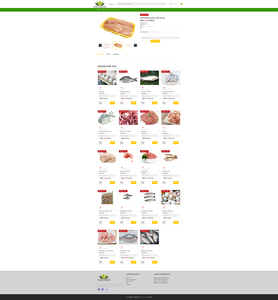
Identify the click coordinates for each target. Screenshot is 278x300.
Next (135, 27)
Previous (100, 27)
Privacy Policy (130, 281)
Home (99, 9)
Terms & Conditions (131, 279)
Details (109, 54)
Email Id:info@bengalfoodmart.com (162, 277)
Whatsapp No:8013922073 (161, 279)
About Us (128, 277)
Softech (149, 297)
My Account (174, 3)
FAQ (127, 282)
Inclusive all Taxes (144, 22)
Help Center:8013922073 (161, 281)
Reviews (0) (116, 54)
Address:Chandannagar (161, 282)
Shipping (128, 284)
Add (113, 102)
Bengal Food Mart (134, 297)
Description (101, 54)
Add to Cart (155, 41)
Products (104, 9)
